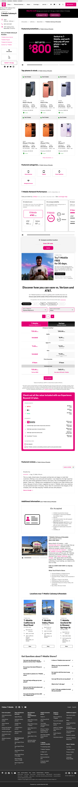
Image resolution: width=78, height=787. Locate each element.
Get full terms (57, 54)
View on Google (28, 490)
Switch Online (55, 15)
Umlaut (35, 196)
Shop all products (48, 158)
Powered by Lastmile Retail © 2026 (39, 784)
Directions (9, 50)
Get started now (60, 273)
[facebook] (5, 67)
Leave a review (67, 467)
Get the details (57, 49)
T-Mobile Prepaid (5, 39)
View (30, 646)
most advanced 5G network (57, 550)
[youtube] (11, 67)
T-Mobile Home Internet (7, 37)
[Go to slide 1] (27, 65)
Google (51, 558)
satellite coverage (56, 551)
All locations (24, 21)
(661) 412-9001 (48, 631)
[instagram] (13, 67)
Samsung (64, 556)
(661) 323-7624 (30, 633)
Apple (59, 556)
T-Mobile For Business (6, 42)
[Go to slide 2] (43, 65)
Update (48, 248)
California (32, 21)
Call (9, 57)
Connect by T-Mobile (6, 44)
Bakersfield (40, 21)
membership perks (54, 545)
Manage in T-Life (42, 15)
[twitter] (8, 67)
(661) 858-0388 (66, 636)
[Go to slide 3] (59, 65)
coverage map (62, 196)
